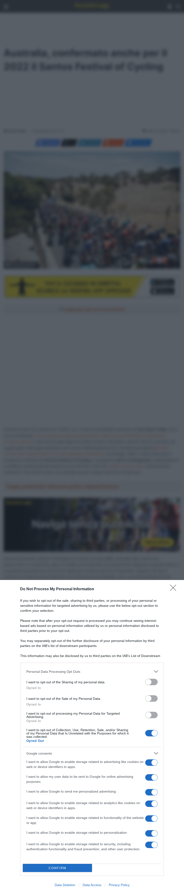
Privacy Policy (119, 885)
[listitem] (92, 671)
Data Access (92, 885)
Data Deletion (65, 885)
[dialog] (92, 737)
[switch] (151, 682)
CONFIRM (57, 868)
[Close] (174, 589)
